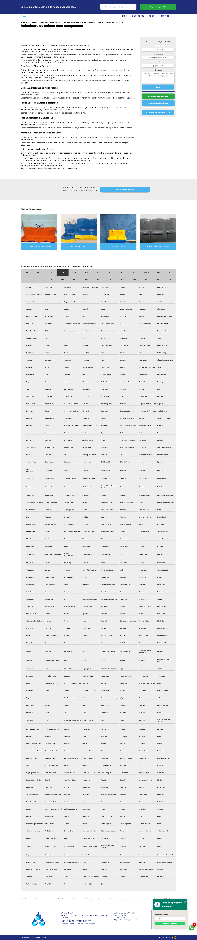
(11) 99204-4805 (120, 915)
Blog (151, 16)
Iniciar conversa (170, 923)
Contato (165, 16)
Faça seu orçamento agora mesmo (118, 6)
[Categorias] (175, 16)
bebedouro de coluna (37, 107)
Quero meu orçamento (125, 189)
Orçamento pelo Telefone (158, 103)
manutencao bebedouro (72, 22)
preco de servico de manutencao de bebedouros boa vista (104, 22)
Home (125, 16)
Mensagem (158, 70)
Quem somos (138, 16)
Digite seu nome (158, 46)
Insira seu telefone (161, 914)
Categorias (33, 22)
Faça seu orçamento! (158, 6)
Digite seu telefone (158, 62)
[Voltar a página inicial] (27, 16)
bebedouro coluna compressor (51, 22)
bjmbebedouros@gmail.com (126, 920)
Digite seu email (158, 54)
